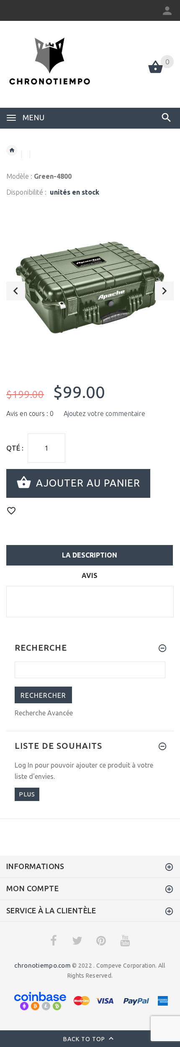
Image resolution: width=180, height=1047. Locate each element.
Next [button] (164, 290)
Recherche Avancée (44, 713)
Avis (90, 575)
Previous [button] (15, 290)
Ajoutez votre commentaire (104, 413)
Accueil (11, 150)
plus (27, 794)
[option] (90, 287)
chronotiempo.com (42, 965)
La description (89, 555)
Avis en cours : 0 (30, 413)
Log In (24, 765)
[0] (155, 72)
